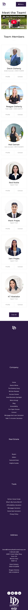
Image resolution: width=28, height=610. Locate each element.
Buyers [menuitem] (14, 454)
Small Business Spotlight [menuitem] (14, 397)
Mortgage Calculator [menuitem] (14, 508)
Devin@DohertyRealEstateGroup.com (14, 549)
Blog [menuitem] (14, 403)
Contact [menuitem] (14, 412)
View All (14, 315)
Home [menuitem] (14, 382)
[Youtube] (12, 593)
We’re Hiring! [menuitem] (14, 400)
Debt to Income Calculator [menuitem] (14, 418)
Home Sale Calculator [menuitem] (14, 511)
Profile (8, 77)
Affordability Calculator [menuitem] (14, 505)
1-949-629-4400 (14, 552)
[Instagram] (16, 593)
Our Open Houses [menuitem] (14, 409)
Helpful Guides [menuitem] (14, 463)
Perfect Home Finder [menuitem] (14, 499)
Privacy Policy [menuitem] (14, 514)
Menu (22, 4)
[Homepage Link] (4, 4)
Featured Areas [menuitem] (14, 460)
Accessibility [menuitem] (14, 406)
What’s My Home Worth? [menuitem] (14, 502)
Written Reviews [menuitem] (14, 391)
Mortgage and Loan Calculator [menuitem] (14, 415)
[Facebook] (8, 593)
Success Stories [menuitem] (14, 394)
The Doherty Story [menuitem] (14, 388)
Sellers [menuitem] (14, 457)
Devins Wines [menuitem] (14, 385)
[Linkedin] (19, 593)
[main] (14, 165)
